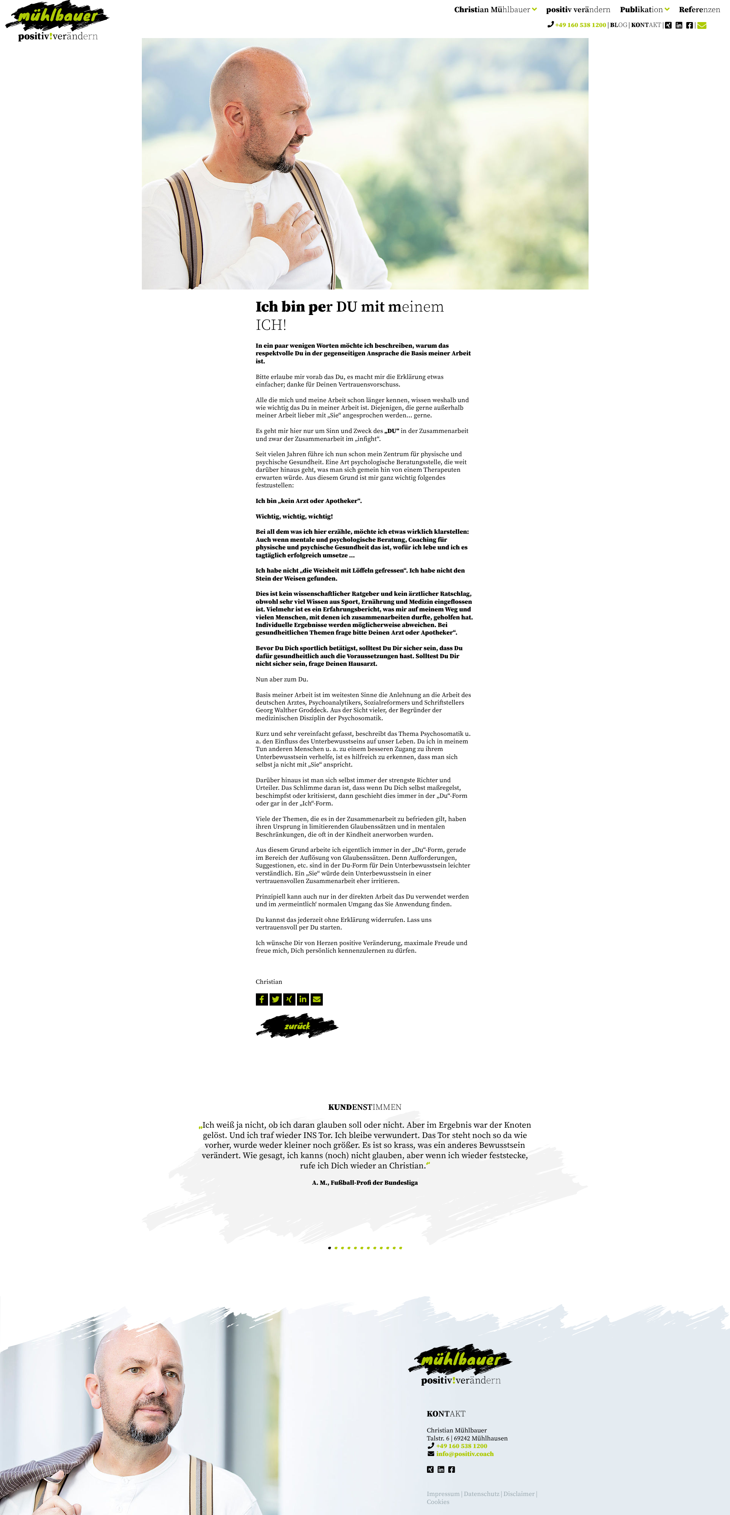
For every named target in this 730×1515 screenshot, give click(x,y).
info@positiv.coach (465, 1453)
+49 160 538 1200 (580, 24)
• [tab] (329, 1248)
